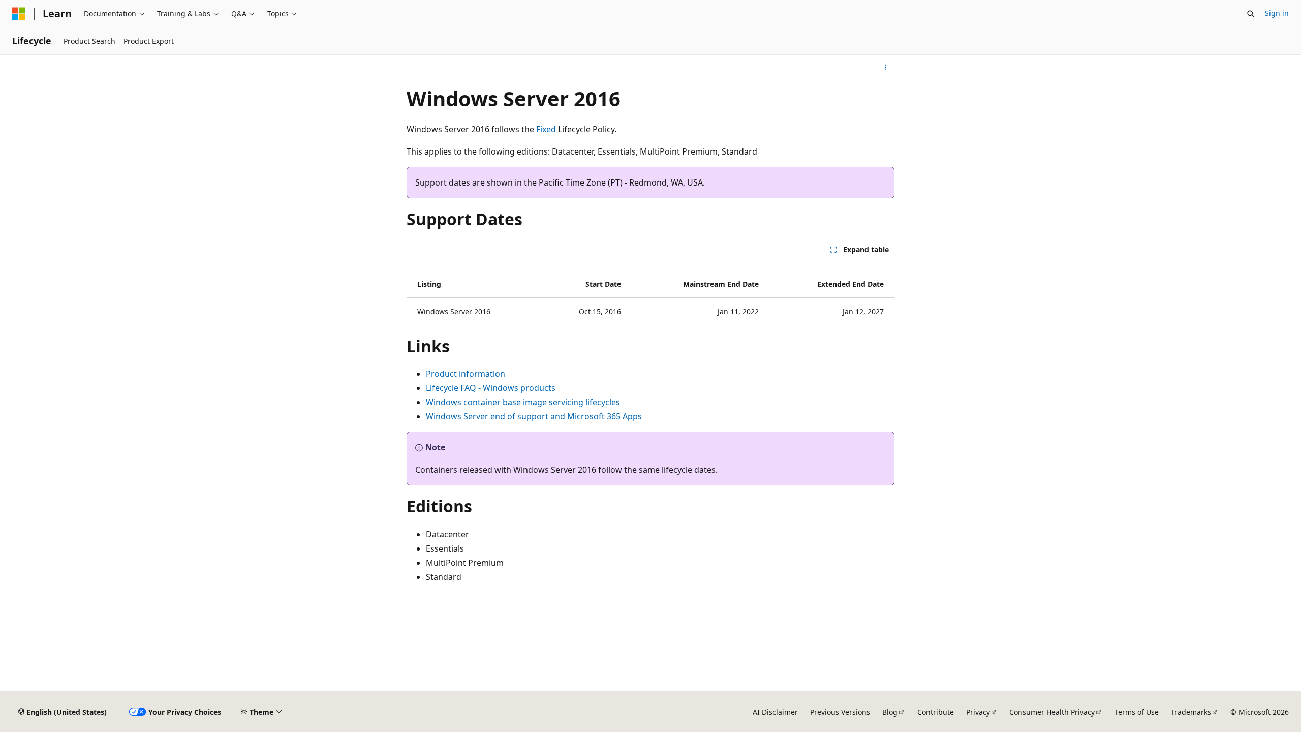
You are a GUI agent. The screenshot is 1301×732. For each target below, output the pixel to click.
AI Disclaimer (775, 712)
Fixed (546, 129)
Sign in (1277, 13)
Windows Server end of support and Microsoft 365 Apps (534, 416)
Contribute (935, 712)
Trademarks (1191, 712)
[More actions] (885, 67)
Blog (889, 712)
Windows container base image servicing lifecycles (523, 402)
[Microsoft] (18, 13)
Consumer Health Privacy (1052, 712)
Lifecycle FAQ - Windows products (490, 387)
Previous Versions (840, 712)
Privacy (978, 712)
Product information (465, 373)
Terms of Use (1136, 712)
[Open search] (1251, 14)
